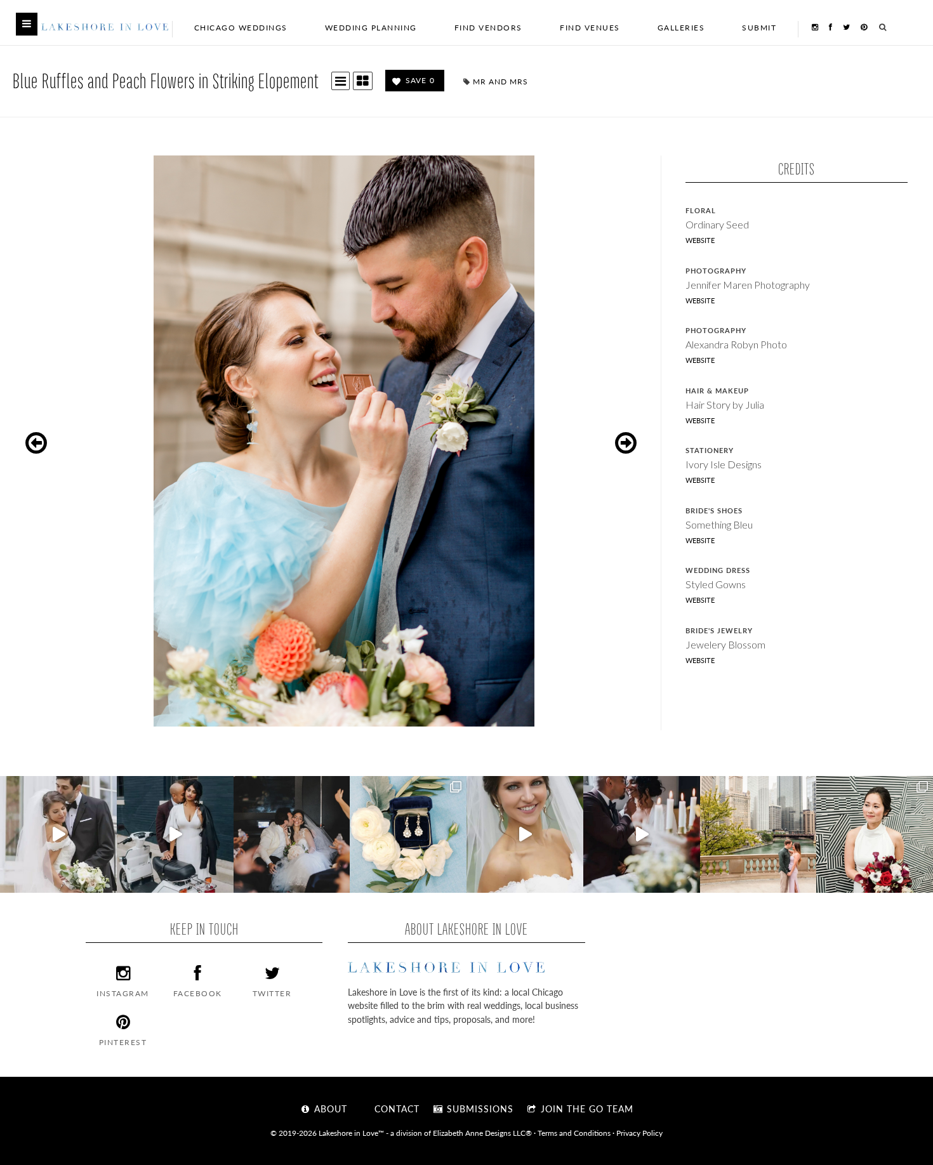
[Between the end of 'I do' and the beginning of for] (292, 834)
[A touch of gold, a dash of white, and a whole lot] (58, 834)
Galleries (681, 27)
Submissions (478, 1108)
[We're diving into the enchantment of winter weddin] (874, 834)
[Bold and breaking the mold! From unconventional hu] (175, 834)
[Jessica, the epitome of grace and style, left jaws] (524, 834)
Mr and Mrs (500, 81)
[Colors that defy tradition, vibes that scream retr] (641, 834)
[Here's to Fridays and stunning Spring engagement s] (758, 834)
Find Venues (590, 27)
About (329, 1108)
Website (700, 240)
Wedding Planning (371, 27)
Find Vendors (488, 27)
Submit (759, 27)
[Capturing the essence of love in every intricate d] (408, 834)
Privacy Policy (639, 1133)
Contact (395, 1108)
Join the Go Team (585, 1108)
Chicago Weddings (241, 27)
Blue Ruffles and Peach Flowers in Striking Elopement (166, 80)
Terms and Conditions (574, 1133)
